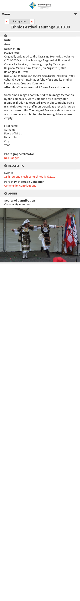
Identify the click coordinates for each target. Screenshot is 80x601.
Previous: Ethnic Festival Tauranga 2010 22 (6, 21)
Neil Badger (11, 158)
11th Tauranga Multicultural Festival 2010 (29, 176)
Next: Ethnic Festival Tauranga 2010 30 (32, 21)
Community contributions (20, 185)
